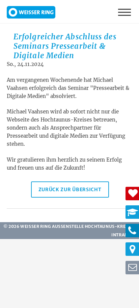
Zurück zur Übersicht (70, 189)
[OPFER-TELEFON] (132, 230)
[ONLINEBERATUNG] (132, 267)
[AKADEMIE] (132, 212)
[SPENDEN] (132, 193)
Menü (125, 12)
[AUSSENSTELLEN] (132, 249)
